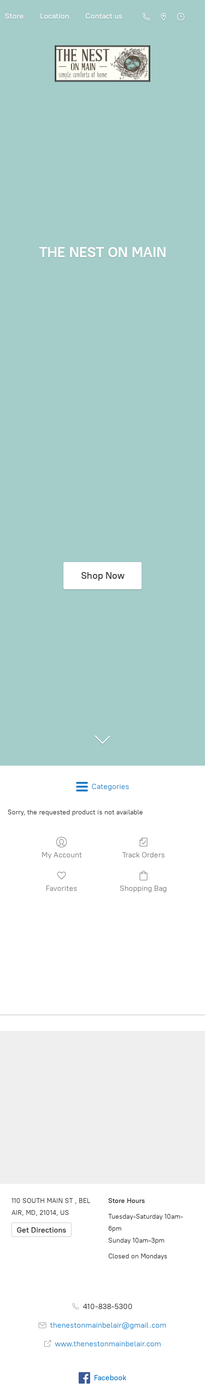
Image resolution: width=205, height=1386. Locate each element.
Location (54, 16)
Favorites (61, 888)
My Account (61, 854)
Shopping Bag (143, 888)
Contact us (104, 16)
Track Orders (143, 854)
